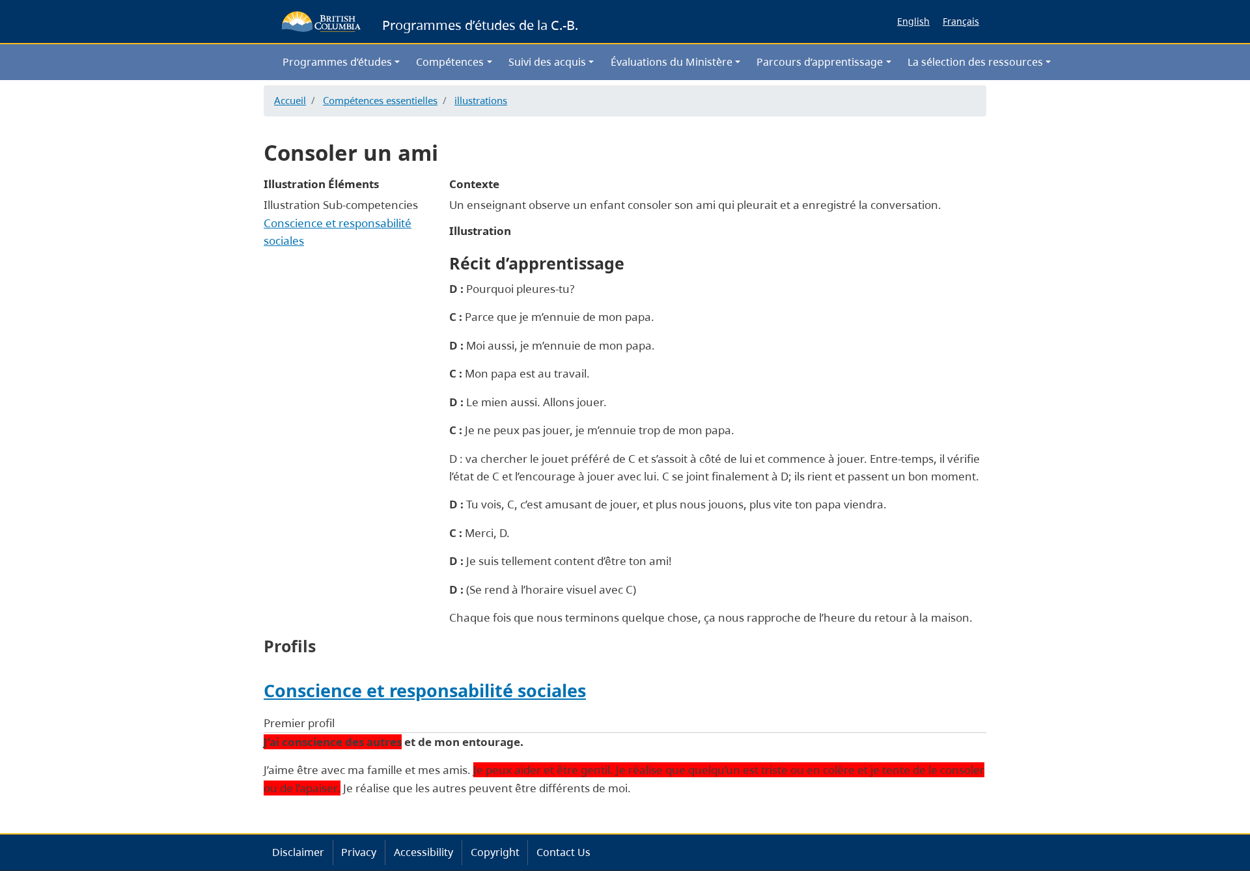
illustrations (480, 100)
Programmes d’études (337, 62)
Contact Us (563, 852)
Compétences (450, 62)
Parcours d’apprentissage (820, 62)
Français (961, 21)
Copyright (495, 852)
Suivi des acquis (547, 62)
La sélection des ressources (975, 62)
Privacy (358, 852)
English (913, 21)
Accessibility (423, 852)
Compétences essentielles (380, 100)
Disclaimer (298, 852)
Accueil (290, 100)
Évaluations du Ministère (671, 62)
